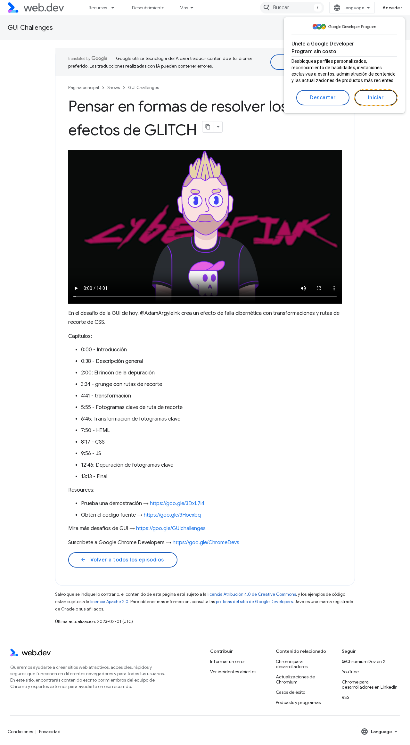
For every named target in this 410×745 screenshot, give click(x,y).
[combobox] (292, 7)
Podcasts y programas (298, 702)
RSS (345, 697)
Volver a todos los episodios (122, 560)
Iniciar (376, 97)
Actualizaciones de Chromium (295, 679)
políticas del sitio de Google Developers (254, 601)
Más (184, 8)
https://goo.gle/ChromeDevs (206, 542)
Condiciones (20, 731)
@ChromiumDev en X (364, 661)
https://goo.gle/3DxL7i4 (177, 503)
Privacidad (50, 731)
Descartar (323, 97)
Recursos (98, 8)
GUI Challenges (30, 28)
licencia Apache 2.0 (109, 601)
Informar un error (227, 661)
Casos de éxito (290, 692)
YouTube (350, 672)
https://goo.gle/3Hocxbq (172, 515)
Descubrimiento (148, 8)
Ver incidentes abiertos (233, 672)
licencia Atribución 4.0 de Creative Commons (252, 594)
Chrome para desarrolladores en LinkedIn (370, 684)
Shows (113, 87)
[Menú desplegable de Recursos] (115, 8)
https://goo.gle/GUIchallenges (171, 528)
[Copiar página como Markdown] (208, 126)
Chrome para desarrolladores (292, 664)
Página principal (83, 87)
